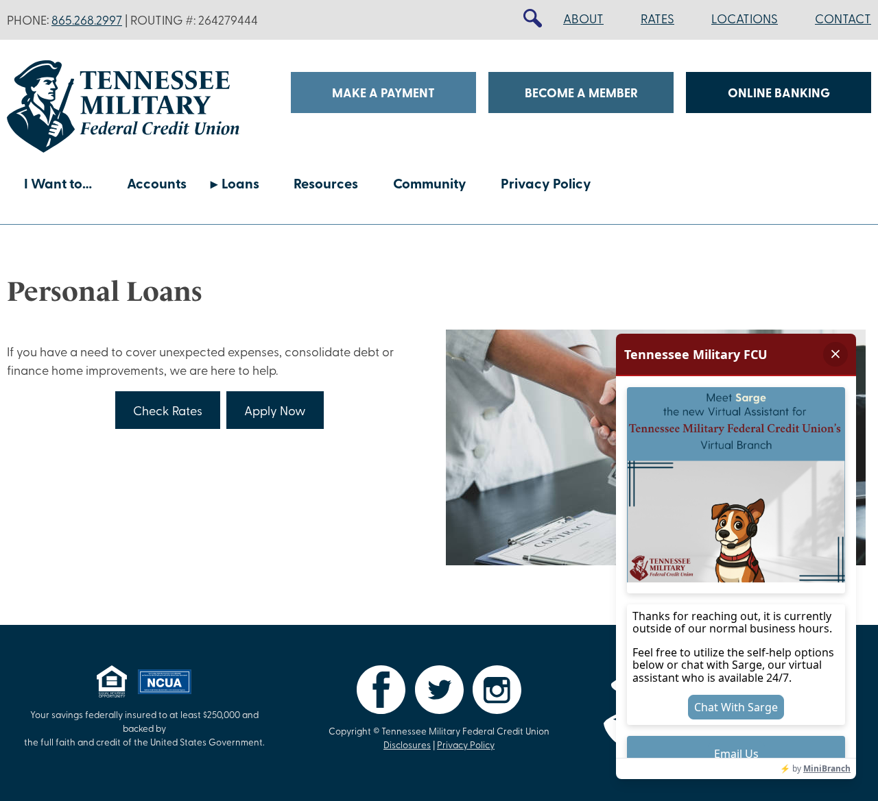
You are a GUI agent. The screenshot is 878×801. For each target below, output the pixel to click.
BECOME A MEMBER (581, 92)
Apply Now (275, 410)
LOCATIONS (744, 18)
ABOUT (583, 18)
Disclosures (407, 744)
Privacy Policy (546, 183)
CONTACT (843, 18)
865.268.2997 (86, 20)
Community (429, 183)
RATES (657, 18)
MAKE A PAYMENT (383, 92)
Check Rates (167, 410)
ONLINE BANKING (779, 92)
